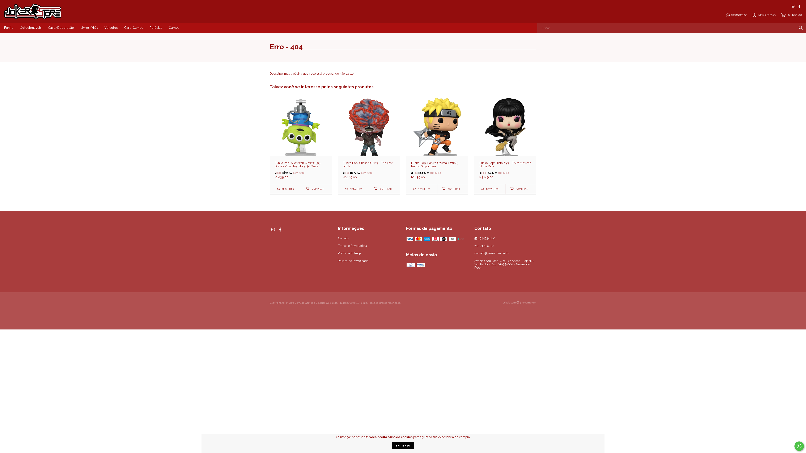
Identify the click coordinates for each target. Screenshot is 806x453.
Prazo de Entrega (349, 253)
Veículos (111, 27)
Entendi (403, 445)
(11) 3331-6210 (484, 245)
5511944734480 (484, 238)
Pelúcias (156, 27)
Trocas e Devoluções (352, 245)
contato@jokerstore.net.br (491, 253)
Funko (9, 27)
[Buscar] (800, 27)
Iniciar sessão (767, 15)
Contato (343, 238)
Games (174, 27)
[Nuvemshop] (519, 303)
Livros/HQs (89, 27)
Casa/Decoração (61, 27)
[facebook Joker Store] (799, 6)
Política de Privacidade (353, 261)
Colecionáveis (31, 27)
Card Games (133, 27)
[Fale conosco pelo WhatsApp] (799, 446)
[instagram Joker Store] (793, 6)
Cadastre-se (739, 15)
